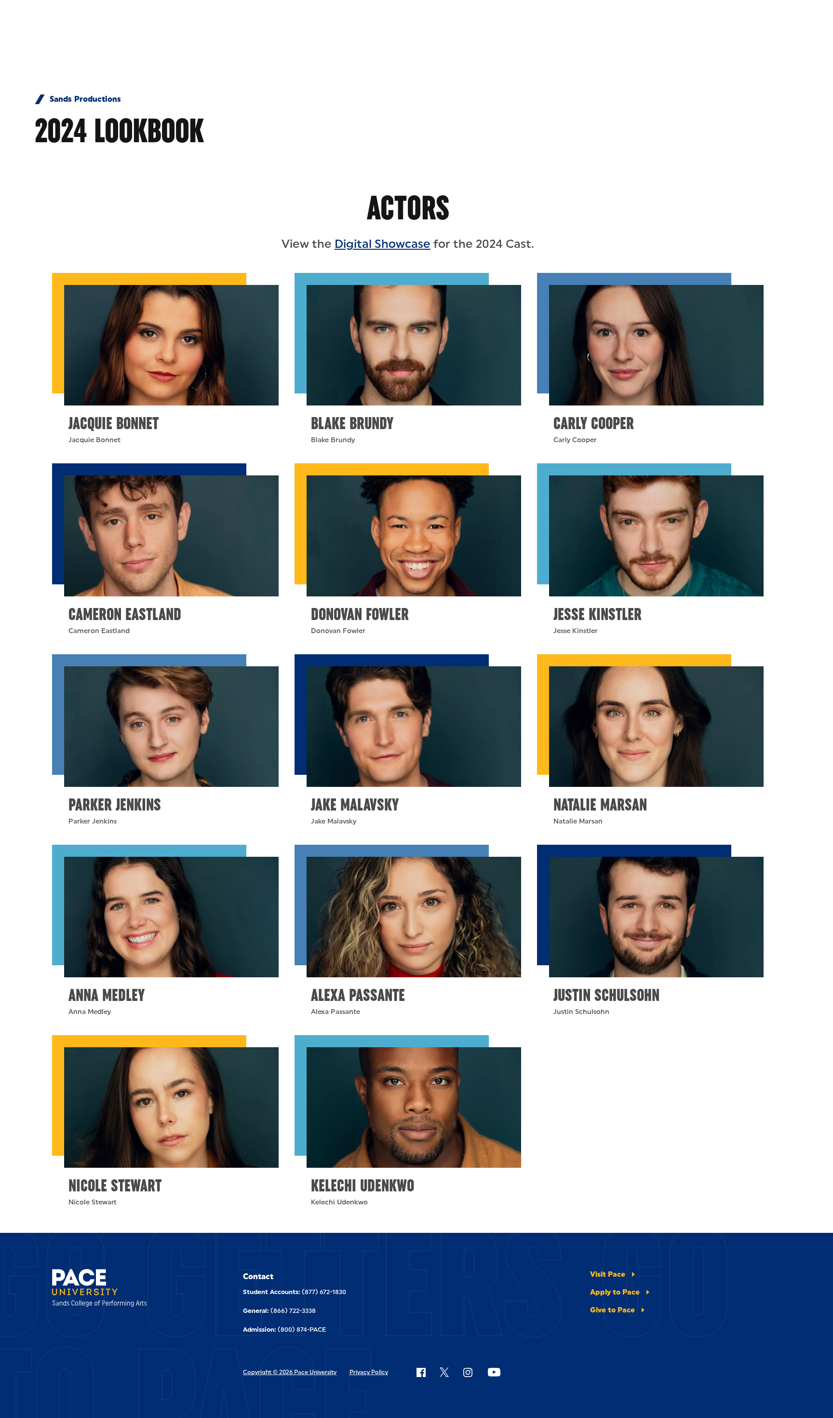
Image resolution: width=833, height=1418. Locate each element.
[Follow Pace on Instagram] (467, 1372)
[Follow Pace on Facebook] (421, 1372)
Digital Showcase (382, 244)
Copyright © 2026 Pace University (289, 1372)
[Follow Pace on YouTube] (494, 1372)
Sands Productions (85, 99)
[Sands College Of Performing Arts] (121, 1289)
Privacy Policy (368, 1372)
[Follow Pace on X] (444, 1372)
